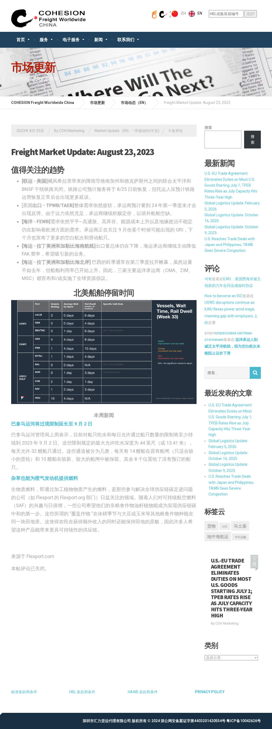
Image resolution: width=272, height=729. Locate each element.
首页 (20, 39)
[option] (195, 14)
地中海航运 (217, 536)
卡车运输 (240, 537)
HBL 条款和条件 (82, 692)
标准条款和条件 (24, 692)
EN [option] (200, 13)
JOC (225, 526)
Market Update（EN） (113, 131)
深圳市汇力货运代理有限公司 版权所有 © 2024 (121, 721)
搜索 (208, 127)
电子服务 (71, 39)
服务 (44, 39)
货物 (211, 526)
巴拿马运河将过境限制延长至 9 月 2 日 (51, 424)
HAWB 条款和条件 (143, 692)
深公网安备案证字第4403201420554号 (193, 721)
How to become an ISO (224, 296)
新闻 (98, 39)
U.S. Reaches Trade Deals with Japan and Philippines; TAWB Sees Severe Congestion (230, 245)
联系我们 (125, 39)
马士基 (240, 526)
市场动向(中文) (146, 131)
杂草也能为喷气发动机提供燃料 (44, 478)
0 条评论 (176, 131)
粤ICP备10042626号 (243, 721)
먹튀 (208, 279)
